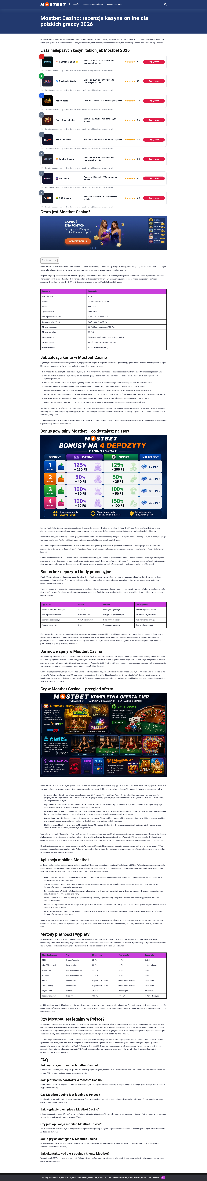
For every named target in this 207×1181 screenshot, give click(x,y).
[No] (204, 1178)
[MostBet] (53, 3)
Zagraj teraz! (154, 62)
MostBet (76, 4)
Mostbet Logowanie (114, 4)
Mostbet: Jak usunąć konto (93, 4)
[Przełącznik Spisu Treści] (54, 260)
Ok (163, 1178)
